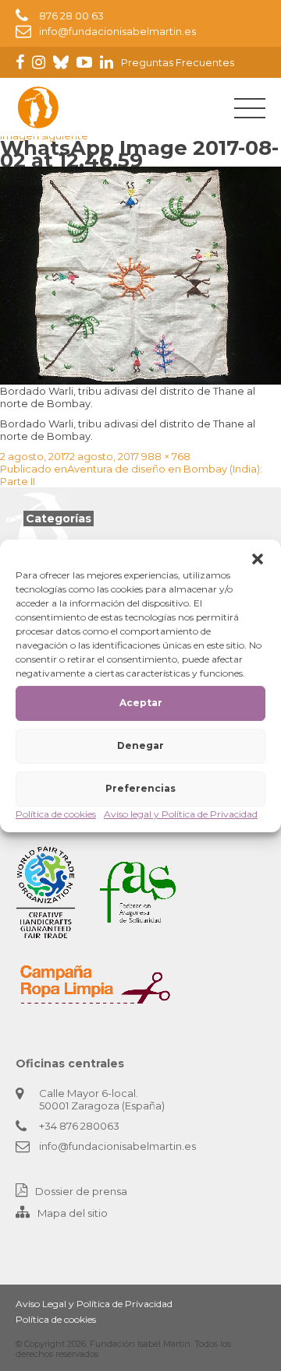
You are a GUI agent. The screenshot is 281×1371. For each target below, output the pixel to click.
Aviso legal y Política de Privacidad (181, 814)
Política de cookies (56, 814)
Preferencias (140, 788)
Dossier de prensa (81, 1191)
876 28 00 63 (71, 15)
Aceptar (140, 702)
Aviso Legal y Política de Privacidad (94, 1303)
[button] (257, 559)
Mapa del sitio (72, 1213)
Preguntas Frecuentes (177, 62)
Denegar (140, 745)
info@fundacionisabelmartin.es (117, 31)
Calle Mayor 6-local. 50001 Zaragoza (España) (102, 1099)
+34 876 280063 (79, 1126)
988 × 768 (165, 456)
